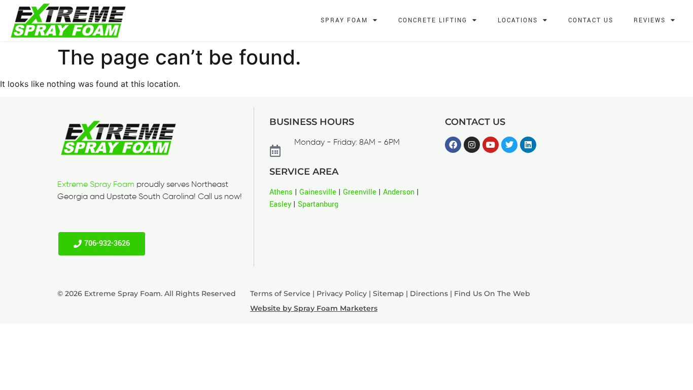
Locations (518, 20)
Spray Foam (344, 20)
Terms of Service (280, 293)
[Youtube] (490, 145)
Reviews (650, 20)
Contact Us (590, 20)
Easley (280, 204)
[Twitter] (509, 145)
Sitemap (388, 293)
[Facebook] (453, 145)
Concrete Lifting (432, 20)
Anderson (398, 192)
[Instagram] (472, 145)
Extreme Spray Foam (95, 185)
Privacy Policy (342, 293)
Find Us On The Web (492, 293)
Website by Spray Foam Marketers (313, 308)
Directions (429, 293)
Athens (281, 192)
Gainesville (317, 192)
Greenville (359, 192)
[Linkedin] (528, 145)
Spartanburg (318, 204)
